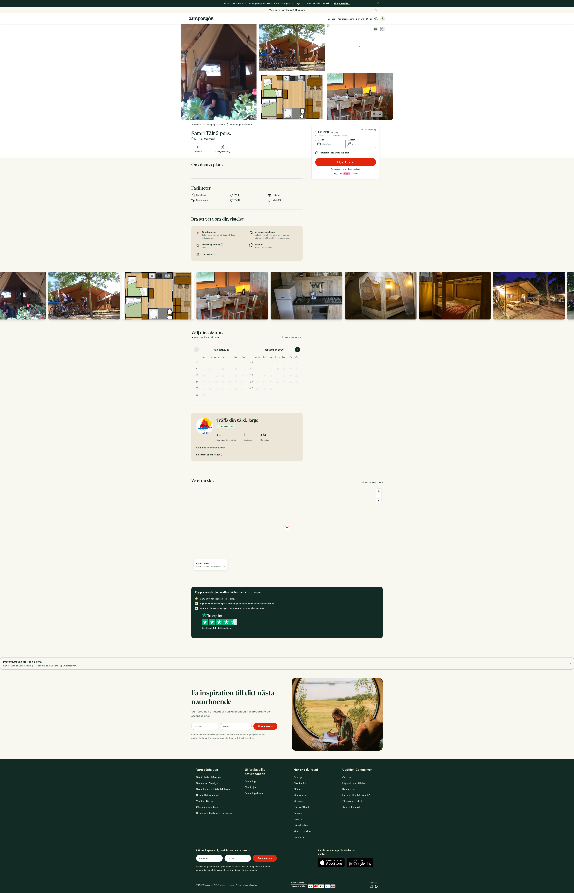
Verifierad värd (227, 426)
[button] (330, 144)
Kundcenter (349, 789)
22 (236, 382)
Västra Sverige (302, 830)
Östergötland (301, 807)
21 (229, 382)
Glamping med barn (207, 807)
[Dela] (382, 29)
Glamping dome (254, 793)
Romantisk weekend (207, 795)
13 (223, 375)
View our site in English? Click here (287, 10)
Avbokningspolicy (352, 807)
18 (210, 382)
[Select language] (376, 18)
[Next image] (569, 296)
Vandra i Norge (204, 801)
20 (223, 382)
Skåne (297, 789)
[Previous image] (5, 296)
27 (223, 388)
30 (242, 388)
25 (210, 388)
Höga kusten (301, 825)
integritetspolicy (245, 738)
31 (203, 395)
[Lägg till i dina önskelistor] (375, 29)
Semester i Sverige (207, 783)
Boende (331, 18)
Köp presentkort (346, 18)
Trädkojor (250, 787)
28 (229, 388)
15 (236, 375)
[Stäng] (377, 3)
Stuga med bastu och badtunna (214, 813)
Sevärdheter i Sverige (208, 777)
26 (216, 388)
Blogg (369, 18)
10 (203, 375)
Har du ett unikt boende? (356, 795)
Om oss (346, 777)
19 (216, 382)
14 (229, 375)
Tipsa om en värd (352, 801)
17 (203, 382)
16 (242, 375)
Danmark (299, 836)
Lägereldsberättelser (354, 783)
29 (236, 388)
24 (203, 388)
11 (210, 375)
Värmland (299, 801)
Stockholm (300, 783)
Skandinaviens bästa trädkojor (213, 789)
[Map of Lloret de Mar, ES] (360, 47)
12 (216, 375)
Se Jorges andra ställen (208, 454)
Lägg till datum (345, 162)
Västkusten (300, 795)
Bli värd (360, 18)
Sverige (298, 777)
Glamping (250, 781)
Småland (298, 813)
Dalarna (298, 819)
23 (242, 382)
